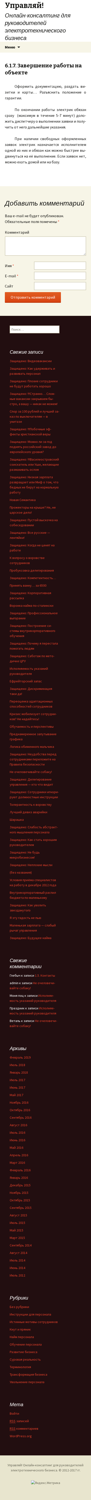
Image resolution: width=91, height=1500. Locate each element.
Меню (10, 47)
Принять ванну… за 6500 (28, 585)
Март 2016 (17, 1162)
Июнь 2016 (17, 1140)
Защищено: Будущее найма (30, 938)
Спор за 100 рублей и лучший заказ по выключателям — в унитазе (34, 416)
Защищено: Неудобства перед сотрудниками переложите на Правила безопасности (33, 759)
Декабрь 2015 (20, 1185)
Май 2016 (16, 1147)
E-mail (11, 275)
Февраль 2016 (20, 1170)
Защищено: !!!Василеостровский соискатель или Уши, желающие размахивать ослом (34, 464)
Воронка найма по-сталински (31, 605)
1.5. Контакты (45, 975)
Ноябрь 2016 (19, 1102)
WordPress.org (21, 1436)
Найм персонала (22, 1337)
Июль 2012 (17, 1275)
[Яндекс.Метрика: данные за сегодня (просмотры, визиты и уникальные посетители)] (45, 1482)
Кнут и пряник (20, 1329)
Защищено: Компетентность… (33, 578)
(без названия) (21, 872)
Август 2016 (18, 1125)
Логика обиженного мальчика (32, 746)
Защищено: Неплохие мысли (31, 865)
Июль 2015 (17, 1223)
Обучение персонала (26, 1344)
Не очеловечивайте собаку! (31, 772)
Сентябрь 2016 (21, 1117)
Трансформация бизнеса (28, 1374)
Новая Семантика (23, 500)
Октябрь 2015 (20, 1200)
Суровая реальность (25, 1359)
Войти (14, 1413)
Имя (9, 265)
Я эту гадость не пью (25, 918)
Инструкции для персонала (30, 1314)
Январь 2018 (19, 1072)
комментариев (24, 1428)
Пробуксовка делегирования (32, 570)
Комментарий (17, 232)
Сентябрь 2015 (21, 1207)
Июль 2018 (17, 1065)
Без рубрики (19, 1307)
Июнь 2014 (17, 1268)
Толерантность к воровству (31, 804)
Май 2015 (16, 1230)
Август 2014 (18, 1253)
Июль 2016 (17, 1132)
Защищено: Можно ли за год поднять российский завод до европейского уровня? (33, 446)
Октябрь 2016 (20, 1110)
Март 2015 (17, 1238)
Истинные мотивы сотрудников (34, 1322)
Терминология (20, 1367)
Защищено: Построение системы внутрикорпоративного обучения (32, 630)
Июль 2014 (17, 1260)
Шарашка (17, 819)
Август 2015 (18, 1215)
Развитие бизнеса (23, 1352)
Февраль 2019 (20, 1057)
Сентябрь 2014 (21, 1245)
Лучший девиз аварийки (28, 812)
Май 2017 (16, 1095)
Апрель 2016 (19, 1155)
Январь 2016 (19, 1177)
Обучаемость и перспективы (32, 726)
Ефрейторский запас (26, 681)
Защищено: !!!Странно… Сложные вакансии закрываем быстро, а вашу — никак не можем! (34, 398)
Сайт (9, 286)
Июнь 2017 (17, 1087)
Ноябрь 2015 (19, 1192)
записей (19, 1421)
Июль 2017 (17, 1080)
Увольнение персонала (27, 1382)
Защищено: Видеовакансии (31, 361)
